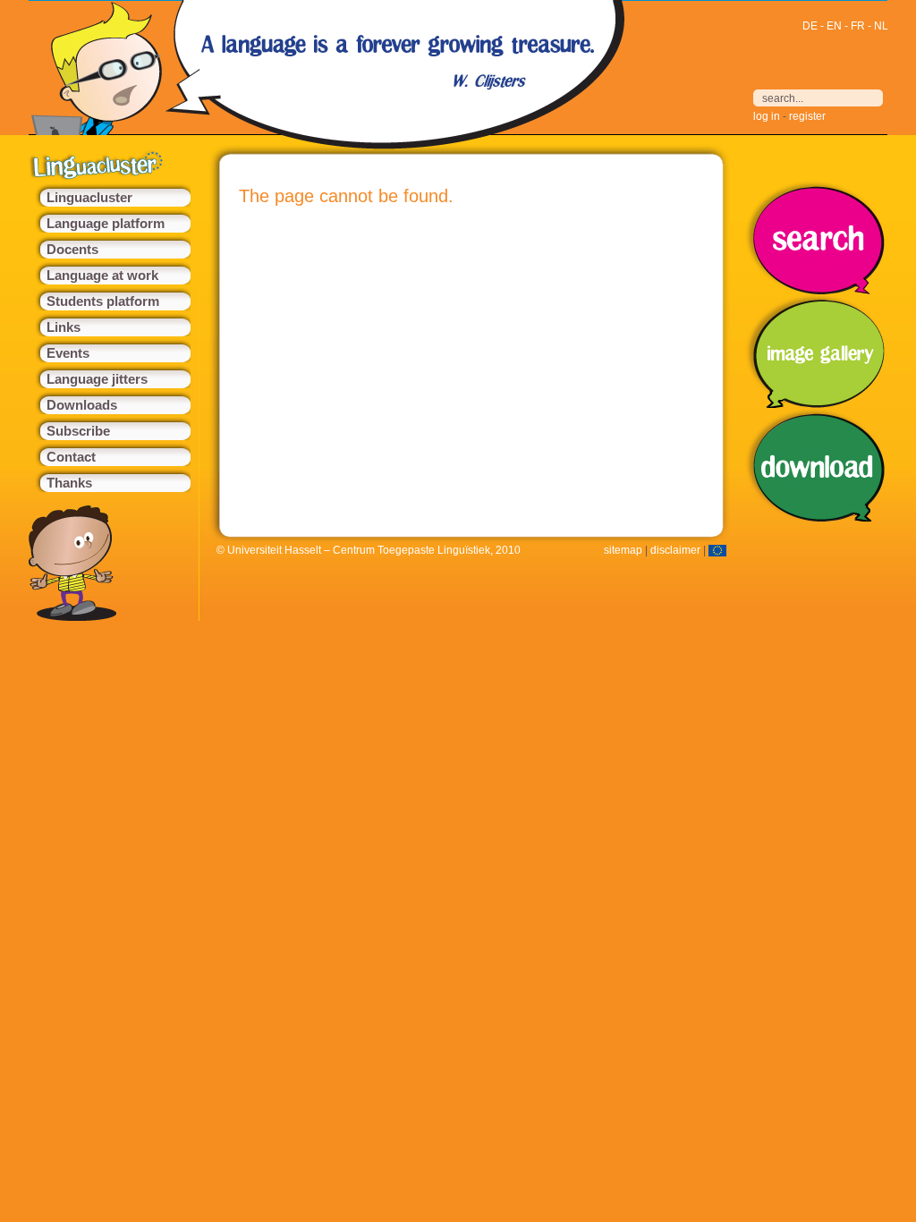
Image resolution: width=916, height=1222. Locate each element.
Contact (71, 457)
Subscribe (78, 431)
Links (64, 327)
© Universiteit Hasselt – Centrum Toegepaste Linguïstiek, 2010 (368, 550)
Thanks (69, 483)
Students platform (103, 301)
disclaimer (675, 550)
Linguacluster (89, 198)
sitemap (623, 550)
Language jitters (97, 379)
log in (766, 116)
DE (810, 26)
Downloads (82, 405)
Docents (72, 249)
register (807, 116)
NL (881, 26)
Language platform (106, 223)
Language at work (102, 275)
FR (858, 26)
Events (68, 353)
